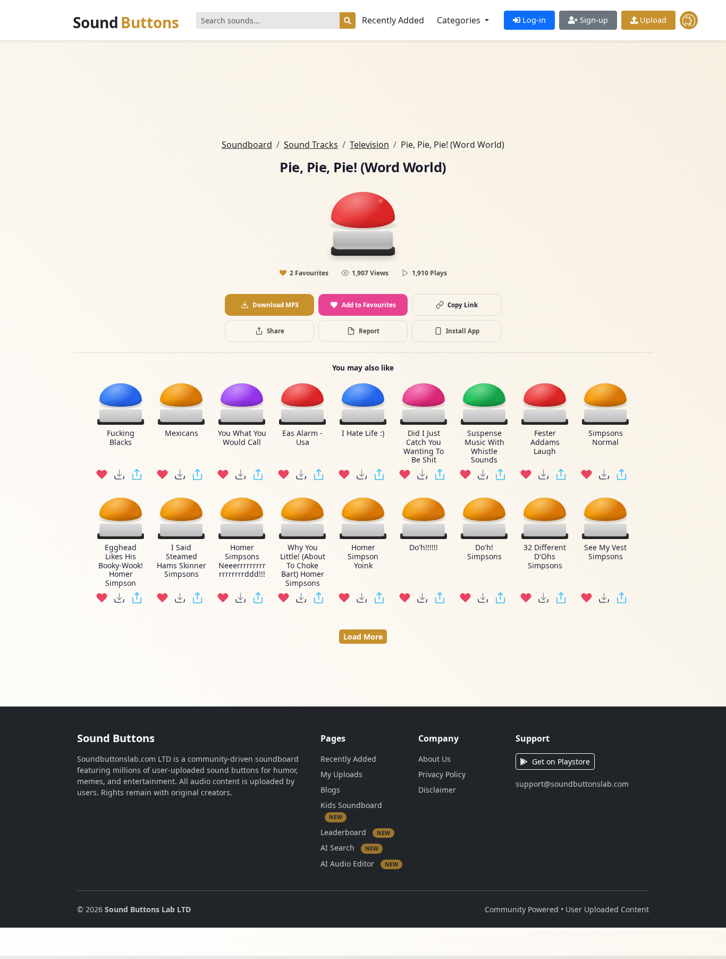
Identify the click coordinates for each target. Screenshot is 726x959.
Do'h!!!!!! (423, 547)
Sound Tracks (311, 144)
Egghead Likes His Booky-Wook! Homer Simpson (120, 565)
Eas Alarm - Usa (302, 438)
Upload (652, 20)
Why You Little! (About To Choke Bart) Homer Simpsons (302, 565)
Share (275, 331)
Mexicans (181, 433)
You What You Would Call (242, 438)
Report (369, 331)
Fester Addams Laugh (545, 442)
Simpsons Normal (605, 438)
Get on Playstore (561, 761)
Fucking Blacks (120, 438)
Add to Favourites (369, 305)
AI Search (349, 848)
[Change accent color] (689, 20)
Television (369, 144)
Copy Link (463, 305)
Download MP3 (275, 305)
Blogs (330, 790)
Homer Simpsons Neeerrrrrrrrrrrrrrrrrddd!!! (242, 561)
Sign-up (593, 20)
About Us (434, 759)
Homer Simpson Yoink (363, 556)
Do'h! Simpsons (484, 552)
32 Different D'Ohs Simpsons (545, 556)
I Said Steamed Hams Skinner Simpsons (181, 561)
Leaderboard (355, 832)
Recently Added (393, 20)
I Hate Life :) (363, 433)
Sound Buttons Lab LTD (148, 909)
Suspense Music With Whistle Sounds (484, 447)
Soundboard (247, 144)
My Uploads (341, 774)
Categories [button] (460, 20)
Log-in (533, 20)
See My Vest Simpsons (605, 552)
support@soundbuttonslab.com (572, 784)
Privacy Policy (442, 774)
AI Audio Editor (359, 863)
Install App (462, 331)
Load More (363, 637)
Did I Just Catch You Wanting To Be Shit (423, 447)
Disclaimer (437, 790)
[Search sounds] (348, 20)
